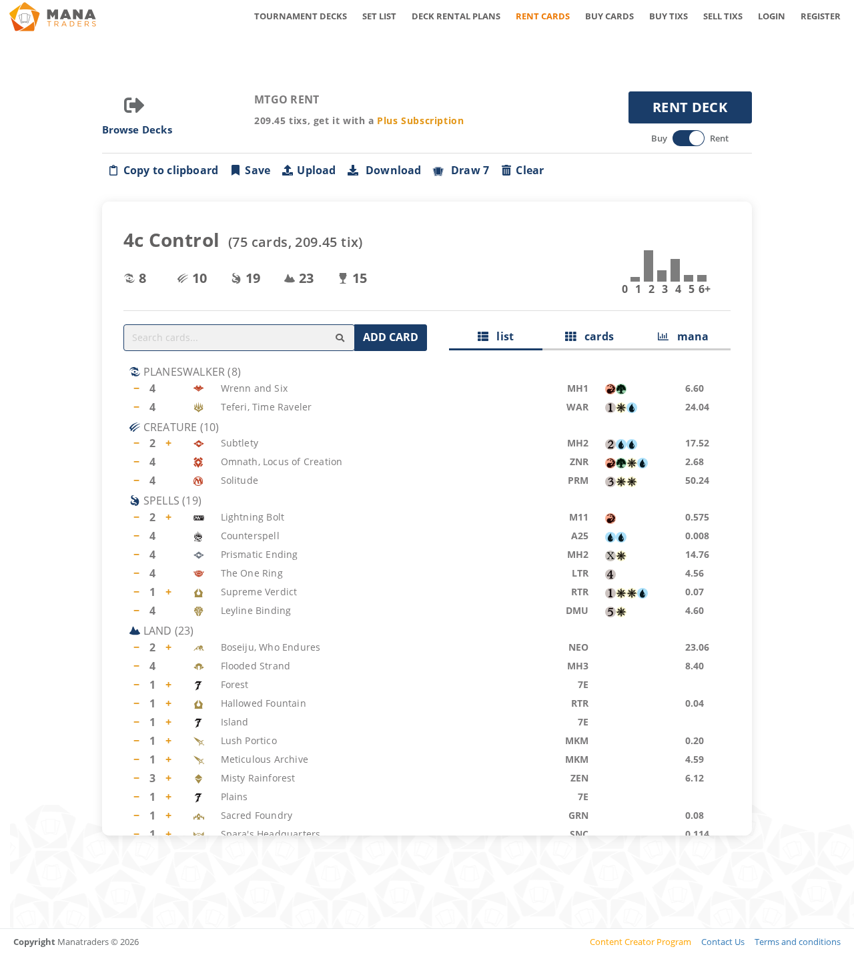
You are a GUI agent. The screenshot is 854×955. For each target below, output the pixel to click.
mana (689, 336)
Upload (316, 170)
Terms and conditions (798, 942)
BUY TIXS (668, 16)
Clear (530, 170)
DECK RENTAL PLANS (456, 16)
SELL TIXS (723, 16)
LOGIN (771, 16)
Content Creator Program (640, 942)
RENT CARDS (543, 16)
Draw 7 (468, 170)
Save (257, 170)
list (501, 336)
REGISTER (821, 16)
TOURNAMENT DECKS (300, 16)
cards (595, 336)
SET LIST (379, 16)
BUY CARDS (609, 16)
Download (391, 170)
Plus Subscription (420, 120)
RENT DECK (690, 107)
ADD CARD (390, 337)
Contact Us (723, 942)
